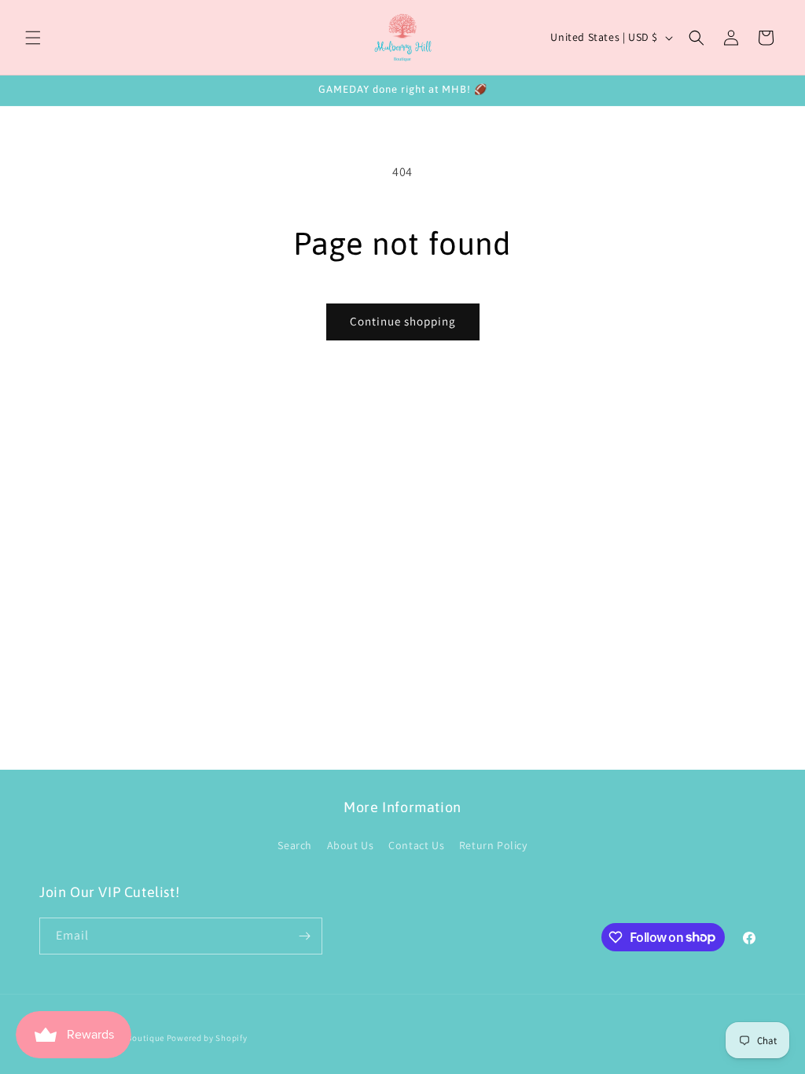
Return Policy (493, 845)
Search (295, 845)
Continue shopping (403, 321)
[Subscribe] (304, 936)
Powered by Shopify (207, 1037)
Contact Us (416, 845)
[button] (33, 37)
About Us (350, 845)
